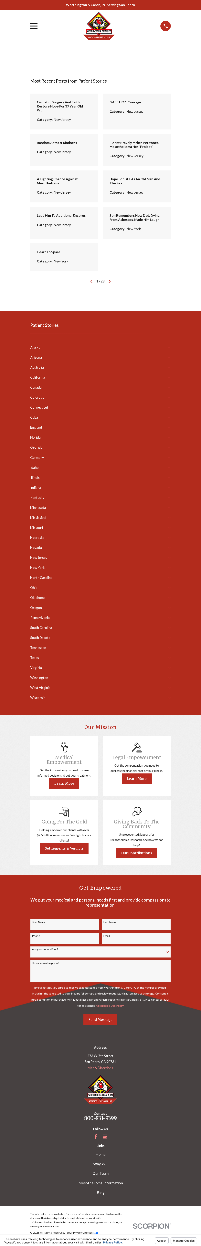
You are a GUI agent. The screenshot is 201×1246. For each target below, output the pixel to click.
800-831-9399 (100, 1118)
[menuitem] (98, 347)
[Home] (99, 26)
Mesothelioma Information (100, 1183)
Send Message (100, 1019)
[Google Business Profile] (105, 1136)
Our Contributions (136, 853)
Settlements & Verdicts (64, 848)
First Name (38, 922)
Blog (100, 1192)
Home (101, 1154)
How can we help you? (45, 963)
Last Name (109, 922)
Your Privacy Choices (80, 1232)
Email (106, 935)
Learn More (64, 783)
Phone (36, 935)
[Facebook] (96, 1136)
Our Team (100, 1173)
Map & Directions (100, 1068)
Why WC (100, 1164)
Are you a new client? (45, 949)
